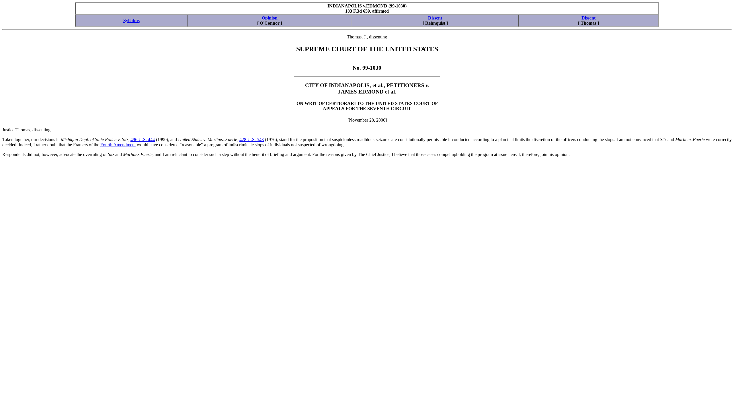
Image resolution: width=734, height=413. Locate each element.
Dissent (435, 17)
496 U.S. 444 (142, 139)
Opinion (270, 17)
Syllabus (131, 20)
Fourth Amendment (118, 144)
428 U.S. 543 (251, 139)
